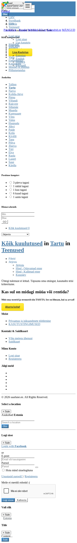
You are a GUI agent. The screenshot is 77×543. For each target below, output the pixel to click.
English (20, 58)
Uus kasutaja (23, 42)
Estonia (7, 518)
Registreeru (15, 358)
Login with (14, 446)
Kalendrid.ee (54, 29)
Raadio (23, 29)
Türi (11, 149)
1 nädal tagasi (20, 186)
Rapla (12, 155)
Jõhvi (12, 126)
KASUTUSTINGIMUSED (24, 324)
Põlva (12, 142)
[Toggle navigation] (27, 6)
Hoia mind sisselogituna (19, 470)
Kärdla (12, 165)
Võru (12, 116)
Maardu (13, 110)
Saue (11, 162)
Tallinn (12, 84)
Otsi (5, 426)
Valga (12, 120)
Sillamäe (13, 107)
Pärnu (12, 97)
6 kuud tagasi (20, 193)
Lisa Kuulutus (20, 52)
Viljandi (13, 100)
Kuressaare (15, 113)
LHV (12, 17)
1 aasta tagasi (20, 197)
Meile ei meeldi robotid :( (15, 482)
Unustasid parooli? (12, 476)
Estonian (21, 55)
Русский (21, 65)
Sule (5, 539)
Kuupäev (21, 274)
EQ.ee (42, 29)
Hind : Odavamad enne (29, 268)
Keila (12, 132)
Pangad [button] (5, 11)
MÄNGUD (68, 29)
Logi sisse (21, 39)
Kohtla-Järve (16, 94)
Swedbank (15, 20)
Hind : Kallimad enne (28, 271)
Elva (11, 152)
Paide (12, 129)
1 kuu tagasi (20, 189)
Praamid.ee (10, 29)
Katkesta (21, 500)
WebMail (33, 29)
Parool (5, 462)
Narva (12, 90)
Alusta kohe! (12, 306)
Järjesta (20, 265)
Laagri (12, 158)
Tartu (12, 87)
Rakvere (13, 103)
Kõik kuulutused (19, 228)
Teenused (12, 250)
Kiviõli (12, 136)
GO (4, 221)
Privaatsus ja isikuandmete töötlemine (30, 320)
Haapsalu (14, 123)
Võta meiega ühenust (20, 338)
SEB (11, 23)
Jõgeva (12, 145)
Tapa (11, 139)
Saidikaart (14, 341)
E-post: (5, 455)
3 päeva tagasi (21, 182)
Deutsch (20, 61)
